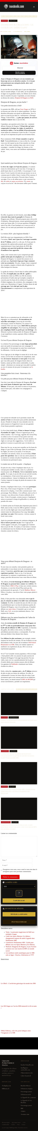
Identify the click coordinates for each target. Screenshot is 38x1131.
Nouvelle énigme (19, 922)
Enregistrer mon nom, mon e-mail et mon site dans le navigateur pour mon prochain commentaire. (20, 870)
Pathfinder (14, 664)
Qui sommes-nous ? (16, 1122)
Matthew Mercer (30, 590)
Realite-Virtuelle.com (27, 1065)
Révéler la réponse (19, 914)
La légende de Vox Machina (26, 1101)
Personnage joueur (26, 1091)
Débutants (13, 20)
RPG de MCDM (27, 679)
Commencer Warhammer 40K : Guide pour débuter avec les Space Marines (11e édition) (18, 792)
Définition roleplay (26, 1089)
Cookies (13, 1124)
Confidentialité (5, 1124)
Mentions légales (6, 1122)
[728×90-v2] (19, 159)
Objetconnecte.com (26, 1073)
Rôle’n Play (14, 586)
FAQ (18, 1124)
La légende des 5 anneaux (28, 1097)
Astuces (4, 20)
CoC (9, 611)
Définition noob (26, 1094)
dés (2, 181)
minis (8, 181)
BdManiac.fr (5, 1089)
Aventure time (25, 1114)
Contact (23, 1124)
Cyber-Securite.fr (26, 1076)
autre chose (12, 609)
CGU (24, 1122)
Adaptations (6, 822)
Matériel (13, 751)
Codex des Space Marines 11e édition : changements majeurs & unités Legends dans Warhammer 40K (17, 756)
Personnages (14, 717)
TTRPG (23, 1111)
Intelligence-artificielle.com (25, 1069)
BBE (22, 1108)
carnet (28, 181)
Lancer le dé (19, 900)
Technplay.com (6, 1086)
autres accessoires (17, 181)
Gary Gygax (24, 109)
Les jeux (4, 717)
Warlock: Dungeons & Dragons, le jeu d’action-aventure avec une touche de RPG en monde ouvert (19, 827)
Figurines (5, 751)
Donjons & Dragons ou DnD (24, 98)
